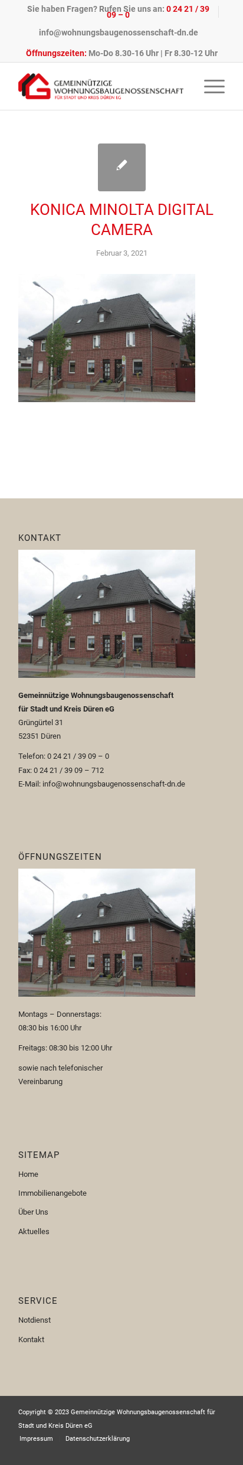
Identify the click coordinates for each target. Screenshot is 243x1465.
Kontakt (31, 1339)
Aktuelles (34, 1231)
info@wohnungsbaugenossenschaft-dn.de (118, 32)
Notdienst (34, 1320)
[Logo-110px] (100, 86)
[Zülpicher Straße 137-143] (122, 167)
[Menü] (208, 86)
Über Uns (33, 1212)
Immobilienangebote (52, 1193)
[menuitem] (118, 12)
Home (28, 1174)
